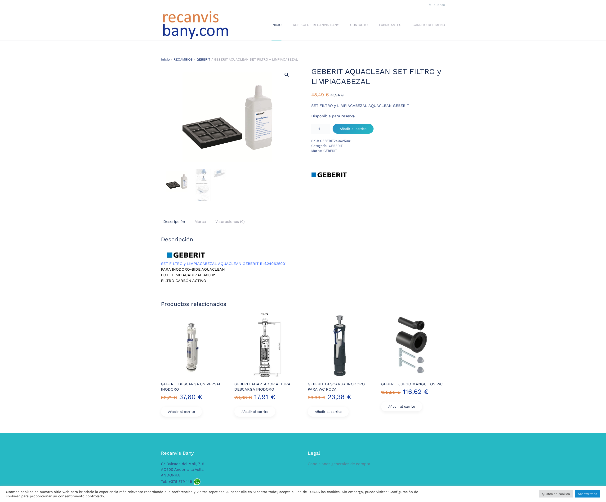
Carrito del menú (429, 25)
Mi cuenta (437, 5)
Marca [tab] (200, 221)
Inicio (276, 25)
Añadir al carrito (353, 129)
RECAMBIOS (183, 59)
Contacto (359, 25)
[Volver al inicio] (195, 25)
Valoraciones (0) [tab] (230, 221)
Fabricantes (390, 25)
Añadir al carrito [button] (181, 412)
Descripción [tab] (174, 221)
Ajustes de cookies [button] (556, 494)
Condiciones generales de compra (339, 464)
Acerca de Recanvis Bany (316, 25)
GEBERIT (203, 59)
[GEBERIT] (329, 175)
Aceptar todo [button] (587, 494)
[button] (286, 74)
